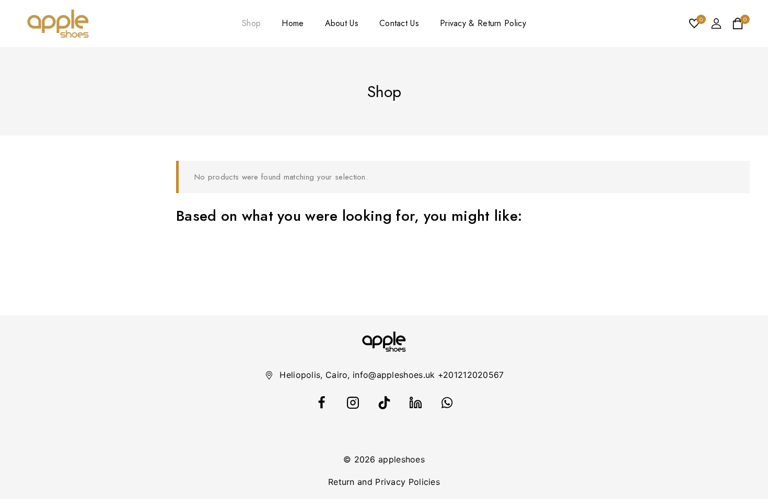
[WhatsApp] (447, 402)
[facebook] (321, 402)
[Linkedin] (415, 402)
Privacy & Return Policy (483, 23)
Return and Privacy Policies (384, 482)
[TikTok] (384, 402)
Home (293, 23)
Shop (251, 23)
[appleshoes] (58, 24)
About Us (341, 23)
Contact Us (399, 23)
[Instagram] (353, 402)
